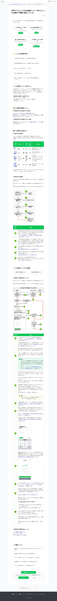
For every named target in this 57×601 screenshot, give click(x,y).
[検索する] (53, 1)
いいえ (34, 577)
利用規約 (20, 594)
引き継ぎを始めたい (33, 122)
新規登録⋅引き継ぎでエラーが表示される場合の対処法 (30, 403)
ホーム (9, 4)
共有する (43, 15)
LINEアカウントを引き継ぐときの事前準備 (21, 113)
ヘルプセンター (3, 1)
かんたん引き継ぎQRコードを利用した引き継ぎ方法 (28, 235)
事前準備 (15, 115)
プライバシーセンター (41, 594)
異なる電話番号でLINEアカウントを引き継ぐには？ (28, 249)
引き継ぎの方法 (20, 4)
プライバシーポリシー (30, 594)
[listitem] (28, 549)
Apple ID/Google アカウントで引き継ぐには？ (27, 254)
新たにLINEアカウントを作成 (24, 392)
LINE (1, 0)
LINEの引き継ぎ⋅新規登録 (14, 4)
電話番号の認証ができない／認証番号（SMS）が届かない (30, 419)
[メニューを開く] (55, 1)
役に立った (24, 577)
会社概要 (13, 594)
